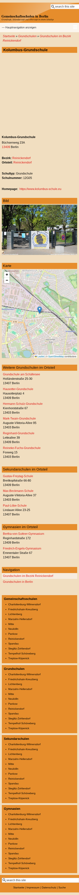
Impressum (33, 887)
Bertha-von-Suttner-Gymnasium (23, 533)
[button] (39, 310)
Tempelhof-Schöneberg (21, 653)
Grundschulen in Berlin (18, 581)
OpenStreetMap (56, 356)
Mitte (11, 624)
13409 (6, 147)
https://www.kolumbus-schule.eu (40, 189)
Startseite (9, 36)
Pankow (12, 633)
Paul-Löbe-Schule (15, 505)
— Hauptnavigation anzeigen (19, 27)
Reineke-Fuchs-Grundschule (22, 448)
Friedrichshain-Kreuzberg (23, 609)
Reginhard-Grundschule (18, 433)
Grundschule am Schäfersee (21, 374)
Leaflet (40, 356)
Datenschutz (49, 887)
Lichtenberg (15, 614)
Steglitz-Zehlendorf (19, 648)
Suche (62, 887)
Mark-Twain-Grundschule (19, 418)
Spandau (13, 643)
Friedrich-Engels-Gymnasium (22, 548)
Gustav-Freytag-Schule (18, 476)
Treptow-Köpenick (18, 658)
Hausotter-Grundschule (18, 389)
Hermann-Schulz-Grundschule (23, 403)
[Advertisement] (39, 94)
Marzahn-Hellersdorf (20, 619)
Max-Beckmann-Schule (18, 490)
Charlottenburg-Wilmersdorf (24, 604)
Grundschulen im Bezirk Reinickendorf (28, 575)
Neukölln (13, 628)
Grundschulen (27, 36)
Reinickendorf (21, 158)
